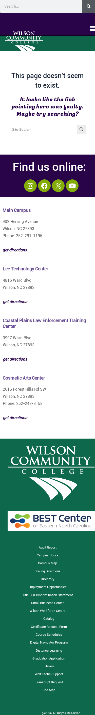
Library (49, 666)
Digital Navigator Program (49, 642)
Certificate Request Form (49, 627)
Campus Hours (47, 555)
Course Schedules (49, 634)
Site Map (49, 690)
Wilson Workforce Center (48, 611)
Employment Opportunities (47, 587)
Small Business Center (47, 603)
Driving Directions (47, 571)
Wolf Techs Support (49, 674)
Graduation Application (48, 658)
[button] (47, 28)
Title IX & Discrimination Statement (47, 595)
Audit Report (47, 547)
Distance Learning (49, 650)
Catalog (48, 618)
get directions (15, 301)
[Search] (88, 6)
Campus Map (47, 563)
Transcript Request (49, 682)
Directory (47, 579)
